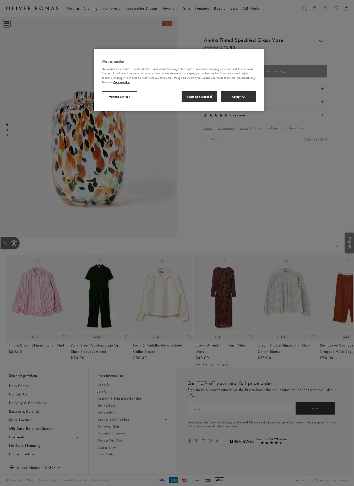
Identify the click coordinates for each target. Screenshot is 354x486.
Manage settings (119, 96)
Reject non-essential (199, 96)
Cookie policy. (121, 82)
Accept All (238, 96)
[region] (179, 80)
